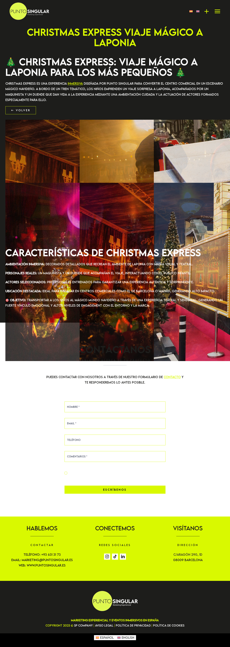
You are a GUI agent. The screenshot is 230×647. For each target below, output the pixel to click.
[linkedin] (123, 557)
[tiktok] (115, 557)
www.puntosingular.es (46, 565)
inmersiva (75, 83)
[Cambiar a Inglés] (196, 11)
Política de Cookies (168, 625)
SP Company (83, 625)
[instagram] (107, 557)
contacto (172, 377)
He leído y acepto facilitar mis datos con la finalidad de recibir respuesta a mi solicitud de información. (115, 473)
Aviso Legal (104, 625)
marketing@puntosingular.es (47, 560)
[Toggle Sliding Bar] (204, 11)
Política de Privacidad (133, 625)
